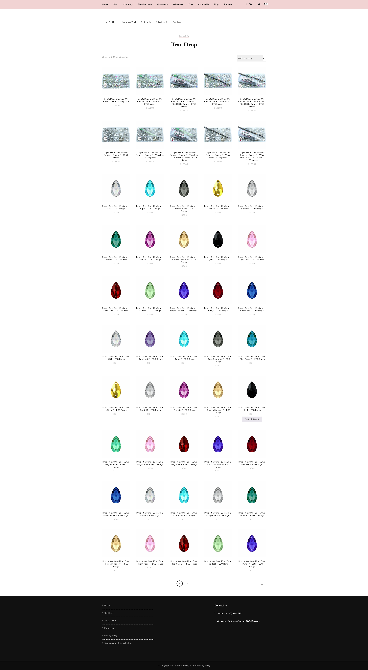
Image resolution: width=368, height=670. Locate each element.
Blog (216, 4)
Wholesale (178, 4)
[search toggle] (259, 4)
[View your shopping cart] (264, 4)
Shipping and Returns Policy (117, 643)
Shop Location (145, 4)
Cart (191, 4)
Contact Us (203, 4)
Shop (115, 4)
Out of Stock (252, 419)
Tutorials (228, 4)
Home (105, 4)
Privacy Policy (110, 635)
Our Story (128, 4)
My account (162, 4)
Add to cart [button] (116, 81)
